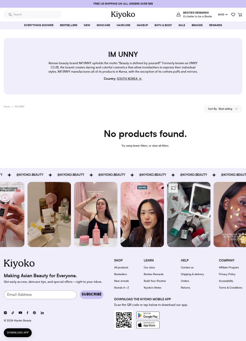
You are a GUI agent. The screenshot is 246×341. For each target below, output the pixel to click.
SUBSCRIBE (91, 294)
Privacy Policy (227, 274)
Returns (185, 287)
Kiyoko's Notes (152, 287)
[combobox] (33, 14)
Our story (149, 267)
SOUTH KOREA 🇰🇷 (129, 78)
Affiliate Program (229, 267)
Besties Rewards (153, 274)
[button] (223, 109)
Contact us (187, 267)
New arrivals (121, 281)
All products (121, 267)
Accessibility (226, 281)
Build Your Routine (155, 281)
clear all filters (160, 145)
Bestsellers (120, 274)
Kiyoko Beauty (22, 320)
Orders (185, 281)
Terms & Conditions (230, 287)
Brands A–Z (121, 287)
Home (7, 106)
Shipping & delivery (192, 274)
